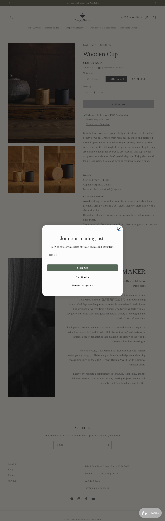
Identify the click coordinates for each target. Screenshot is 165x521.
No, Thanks (82, 277)
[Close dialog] (119, 229)
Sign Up (82, 267)
